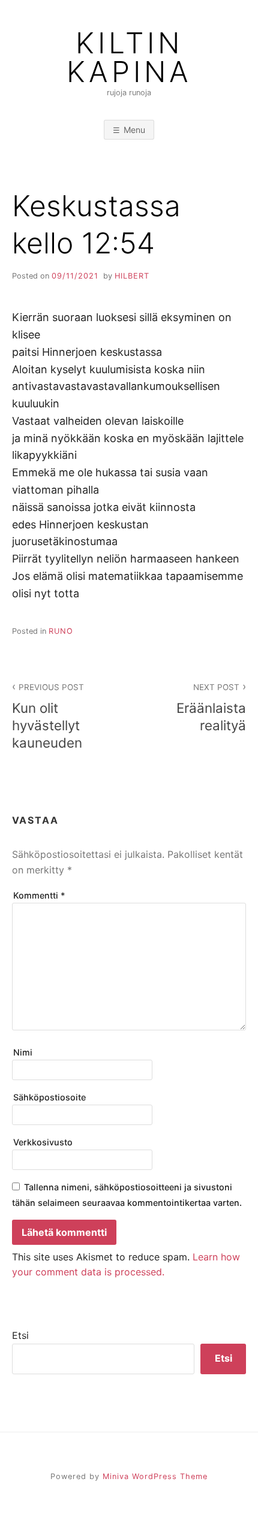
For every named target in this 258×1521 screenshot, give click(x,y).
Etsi (20, 1335)
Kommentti (39, 895)
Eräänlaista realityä (211, 707)
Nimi (22, 1052)
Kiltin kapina (129, 57)
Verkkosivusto (43, 1142)
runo (61, 631)
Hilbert (132, 275)
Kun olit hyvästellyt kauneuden (48, 716)
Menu (134, 130)
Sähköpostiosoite (49, 1097)
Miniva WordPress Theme (155, 1476)
